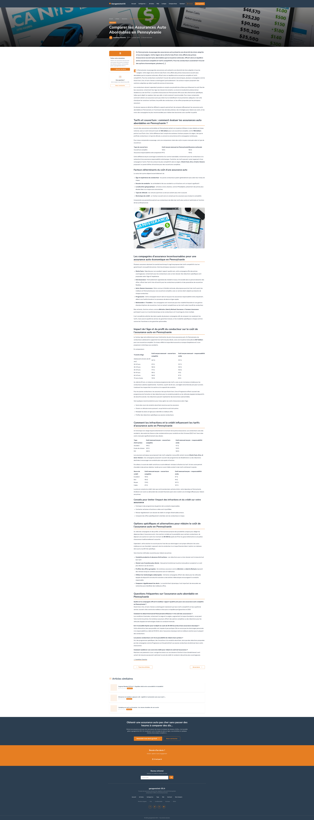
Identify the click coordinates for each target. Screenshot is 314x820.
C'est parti (158, 759)
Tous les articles (144, 667)
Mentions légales (142, 801)
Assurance (124, 18)
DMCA (174, 801)
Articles (151, 3)
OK (171, 777)
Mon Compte (178, 797)
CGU (151, 801)
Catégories (142, 3)
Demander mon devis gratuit (147, 738)
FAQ (158, 3)
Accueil (133, 3)
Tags (157, 797)
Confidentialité (158, 801)
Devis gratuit (200, 3)
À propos (167, 801)
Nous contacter (120, 85)
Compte (191, 3)
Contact (182, 3)
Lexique (164, 3)
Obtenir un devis (121, 69)
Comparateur (173, 3)
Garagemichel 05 (118, 4)
